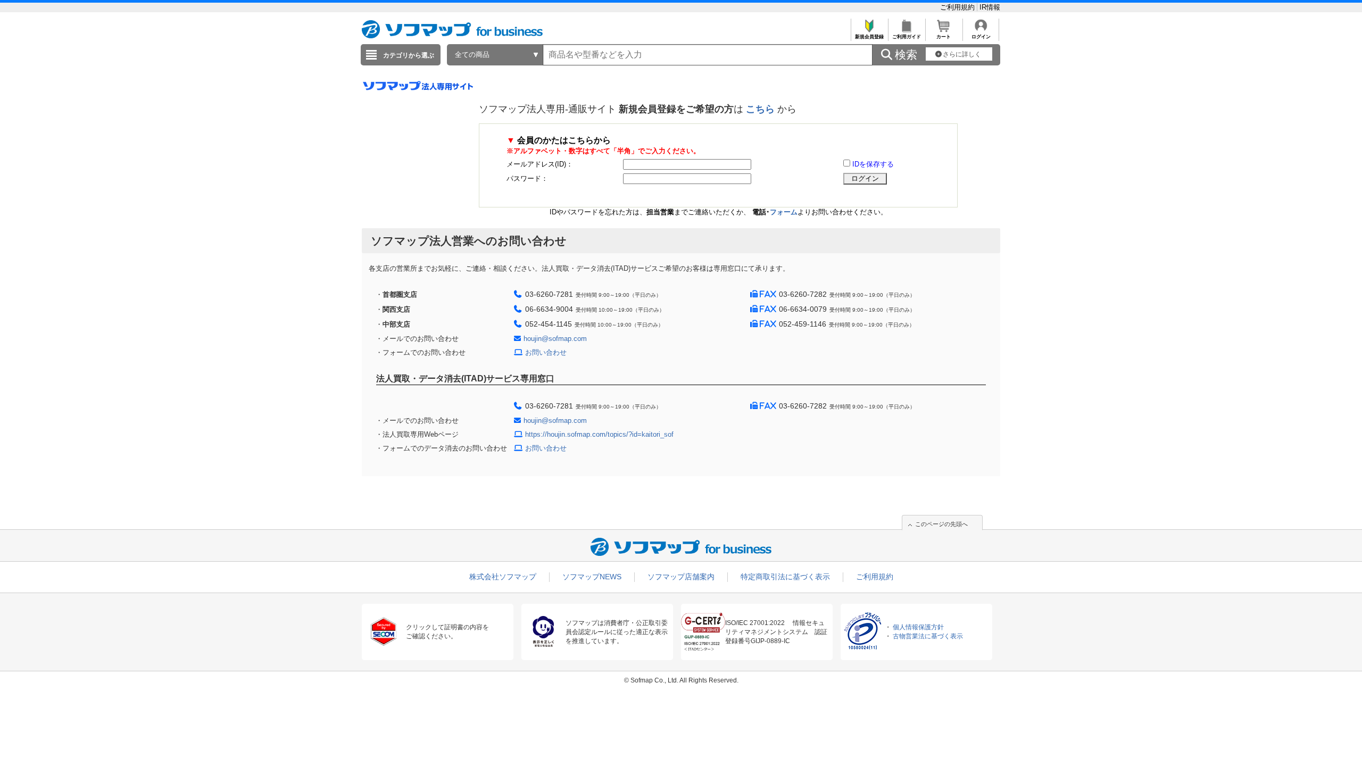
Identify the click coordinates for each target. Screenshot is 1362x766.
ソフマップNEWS (591, 576)
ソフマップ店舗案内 (681, 576)
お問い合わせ (546, 352)
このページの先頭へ (941, 524)
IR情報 (989, 7)
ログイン (981, 36)
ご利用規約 (958, 7)
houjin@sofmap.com (555, 339)
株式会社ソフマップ (502, 576)
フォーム (784, 212)
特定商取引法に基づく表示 (785, 576)
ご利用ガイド (906, 36)
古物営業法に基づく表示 (928, 636)
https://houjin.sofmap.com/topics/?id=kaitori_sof (599, 434)
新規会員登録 (869, 36)
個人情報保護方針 (918, 627)
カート (943, 36)
